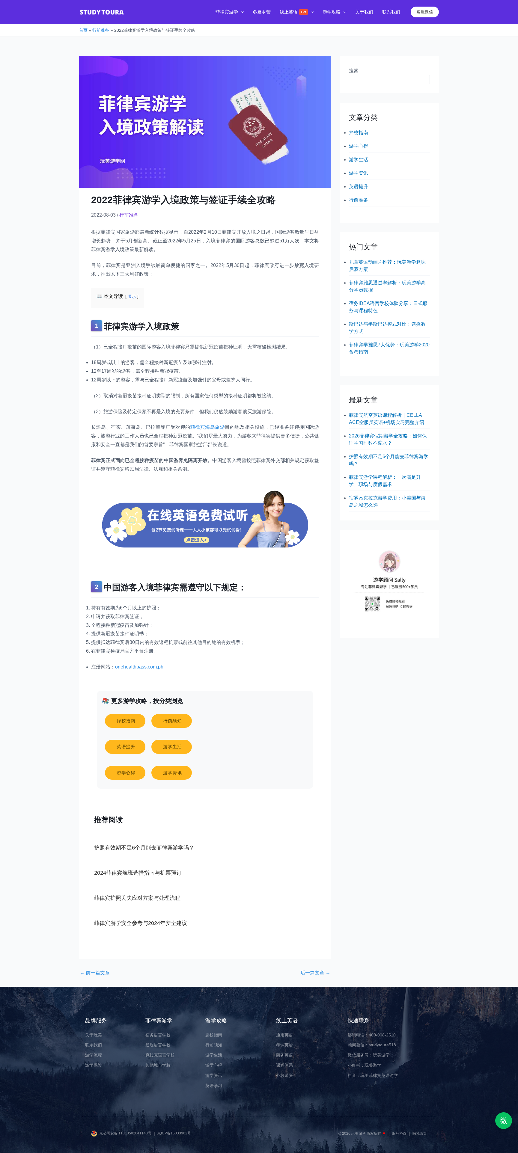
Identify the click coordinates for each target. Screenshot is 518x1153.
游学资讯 (358, 173)
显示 (132, 296)
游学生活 (358, 159)
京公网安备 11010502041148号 (126, 1133)
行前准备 (128, 215)
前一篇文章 (95, 973)
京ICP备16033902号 (174, 1133)
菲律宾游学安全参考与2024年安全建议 (140, 923)
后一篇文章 (315, 973)
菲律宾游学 (158, 1021)
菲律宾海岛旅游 (207, 427)
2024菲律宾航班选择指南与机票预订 (138, 873)
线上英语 (287, 1021)
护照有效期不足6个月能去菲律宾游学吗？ (144, 848)
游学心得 (358, 146)
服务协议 (399, 1133)
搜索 (354, 70)
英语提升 (358, 186)
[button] (241, 12)
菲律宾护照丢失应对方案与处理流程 (137, 898)
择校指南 (358, 132)
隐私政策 (419, 1133)
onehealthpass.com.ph (139, 666)
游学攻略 (216, 1021)
